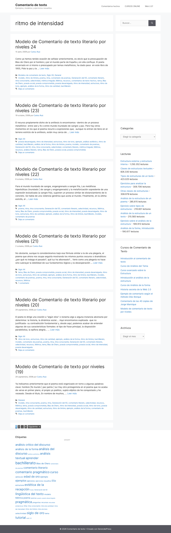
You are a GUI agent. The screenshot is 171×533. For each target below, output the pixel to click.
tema (99, 81)
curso (54, 472)
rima (48, 78)
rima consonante (22, 81)
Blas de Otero (48, 150)
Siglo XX (50, 75)
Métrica (59, 81)
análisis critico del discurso (32, 444)
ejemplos (20, 480)
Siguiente (34, 426)
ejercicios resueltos (43, 481)
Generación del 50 (79, 78)
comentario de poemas (61, 78)
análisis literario (30, 150)
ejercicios (31, 481)
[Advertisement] (138, 76)
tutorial (20, 517)
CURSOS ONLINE (132, 6)
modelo (21, 78)
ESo (54, 480)
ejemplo (23, 86)
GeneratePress (104, 529)
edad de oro (32, 476)
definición (19, 477)
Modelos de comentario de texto (32, 75)
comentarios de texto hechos (83, 81)
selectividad (35, 81)
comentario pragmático (32, 472)
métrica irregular (48, 81)
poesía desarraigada (63, 83)
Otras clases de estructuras (134, 191)
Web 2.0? (149, 6)
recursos (66, 81)
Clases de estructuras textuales (136, 168)
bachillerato (66, 86)
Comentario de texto (31, 5)
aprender (32, 458)
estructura (95, 83)
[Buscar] (152, 23)
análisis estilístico (90, 142)
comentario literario (96, 78)
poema (42, 78)
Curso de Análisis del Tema (134, 266)
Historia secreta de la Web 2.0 (136, 289)
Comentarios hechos (110, 6)
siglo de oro (35, 513)
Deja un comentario (26, 89)
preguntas (37, 502)
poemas (34, 498)
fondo (32, 490)
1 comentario (23, 283)
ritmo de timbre (32, 78)
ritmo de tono (68, 142)
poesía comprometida (45, 83)
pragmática (23, 502)
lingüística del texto (29, 494)
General (58, 75)
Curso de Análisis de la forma (135, 285)
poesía (39, 498)
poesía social (29, 83)
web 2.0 (29, 518)
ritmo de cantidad (52, 86)
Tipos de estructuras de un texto (137, 176)
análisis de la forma (36, 86)
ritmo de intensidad (81, 83)
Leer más (44, 68)
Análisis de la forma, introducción (137, 228)
